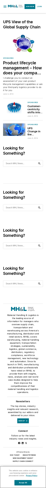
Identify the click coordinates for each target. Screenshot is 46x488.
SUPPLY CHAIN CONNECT (23, 461)
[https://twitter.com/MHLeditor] (26, 443)
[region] (23, 477)
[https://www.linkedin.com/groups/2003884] (22, 443)
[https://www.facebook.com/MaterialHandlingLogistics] (19, 443)
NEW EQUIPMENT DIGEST (23, 458)
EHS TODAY (15, 455)
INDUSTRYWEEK (29, 455)
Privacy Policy (31, 476)
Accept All (23, 483)
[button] (5, 6)
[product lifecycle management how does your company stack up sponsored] (23, 44)
